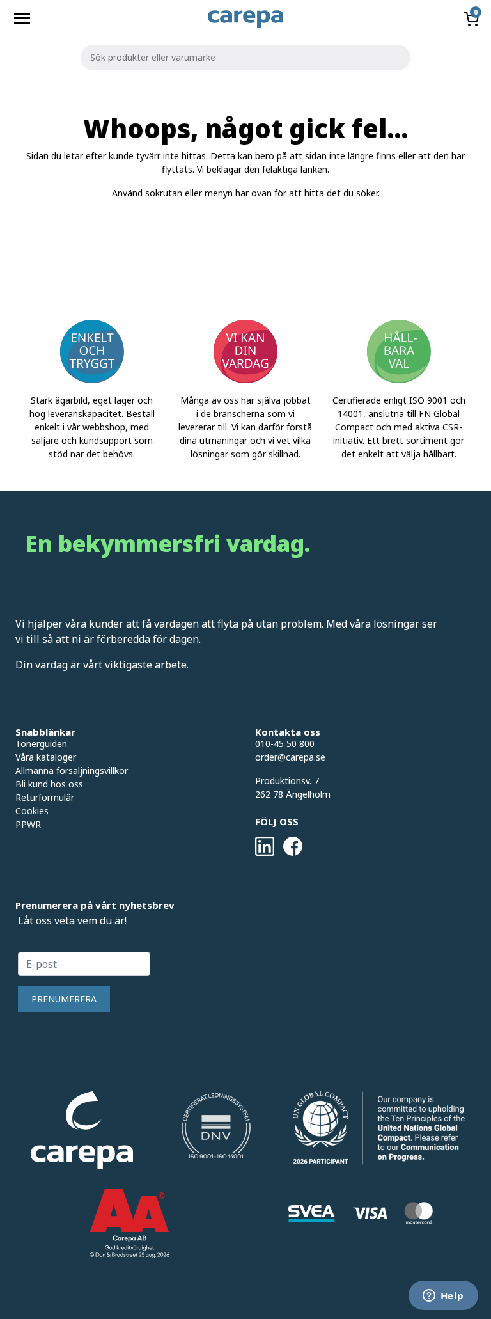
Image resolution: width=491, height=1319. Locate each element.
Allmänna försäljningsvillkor (71, 770)
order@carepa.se (290, 757)
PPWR (28, 824)
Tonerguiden (41, 744)
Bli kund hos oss (49, 784)
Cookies (32, 811)
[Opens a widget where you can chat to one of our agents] (443, 1297)
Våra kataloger (45, 757)
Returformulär (44, 797)
